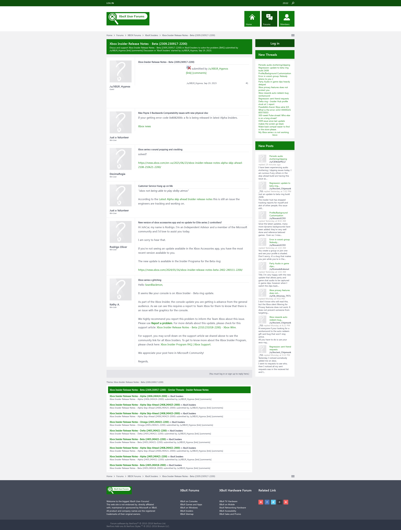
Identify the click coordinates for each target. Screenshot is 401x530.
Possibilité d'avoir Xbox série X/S (273, 106)
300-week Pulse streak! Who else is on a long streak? (274, 117)
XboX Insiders (163, 50)
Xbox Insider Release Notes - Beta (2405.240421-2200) (138, 439)
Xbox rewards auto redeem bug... (278, 318)
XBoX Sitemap (186, 513)
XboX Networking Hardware (232, 507)
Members (284, 24)
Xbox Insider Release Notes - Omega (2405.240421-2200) (139, 421)
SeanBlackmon (153, 284)
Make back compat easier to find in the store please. (274, 128)
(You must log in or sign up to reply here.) (229, 373)
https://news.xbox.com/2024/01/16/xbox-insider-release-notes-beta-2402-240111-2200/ (190, 270)
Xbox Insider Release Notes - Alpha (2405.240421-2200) (138, 456)
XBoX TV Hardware (228, 501)
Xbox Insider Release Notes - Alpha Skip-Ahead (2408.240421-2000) (145, 447)
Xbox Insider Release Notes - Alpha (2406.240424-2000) (138, 396)
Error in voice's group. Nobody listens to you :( (272, 77)
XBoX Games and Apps (191, 504)
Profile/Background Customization (274, 73)
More (274, 135)
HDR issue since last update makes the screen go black (271, 122)
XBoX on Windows (189, 507)
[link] (189, 73)
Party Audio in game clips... (279, 265)
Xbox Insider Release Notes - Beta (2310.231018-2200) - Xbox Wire (196, 327)
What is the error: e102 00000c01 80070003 (274, 111)
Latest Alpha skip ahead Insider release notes (185, 199)
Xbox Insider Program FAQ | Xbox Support (186, 344)
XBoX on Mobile (227, 504)
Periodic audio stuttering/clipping (274, 64)
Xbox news (144, 126)
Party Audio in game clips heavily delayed (274, 83)
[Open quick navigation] (292, 35)
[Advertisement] (161, 84)
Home (249, 24)
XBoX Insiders (186, 510)
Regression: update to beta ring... (279, 184)
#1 (247, 83)
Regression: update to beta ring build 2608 (273, 69)
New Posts (265, 145)
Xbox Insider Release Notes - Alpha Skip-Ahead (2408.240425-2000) (145, 404)
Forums (266, 24)
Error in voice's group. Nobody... (279, 241)
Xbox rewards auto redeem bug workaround (273, 94)
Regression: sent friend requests (273, 98)
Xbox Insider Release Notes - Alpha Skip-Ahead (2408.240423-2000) (145, 413)
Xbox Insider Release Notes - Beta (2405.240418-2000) (138, 465)
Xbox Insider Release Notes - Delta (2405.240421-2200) (138, 430)
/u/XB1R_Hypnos (218, 68)
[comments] (199, 73)
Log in (275, 43)
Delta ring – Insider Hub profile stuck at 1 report (273, 103)
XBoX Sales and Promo (230, 513)
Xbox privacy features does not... (279, 291)
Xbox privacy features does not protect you (273, 89)
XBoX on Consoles (189, 501)
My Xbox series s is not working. (273, 132)
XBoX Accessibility (227, 510)
